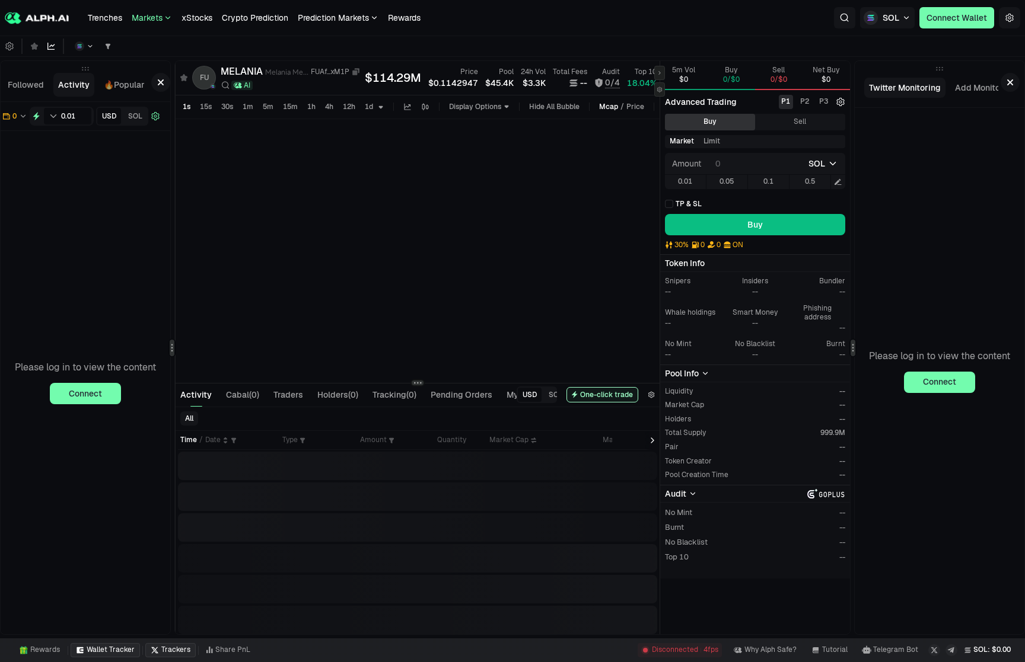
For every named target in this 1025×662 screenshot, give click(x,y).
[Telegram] (951, 650)
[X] (934, 650)
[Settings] (1009, 17)
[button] (844, 17)
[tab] (26, 85)
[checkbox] (683, 204)
